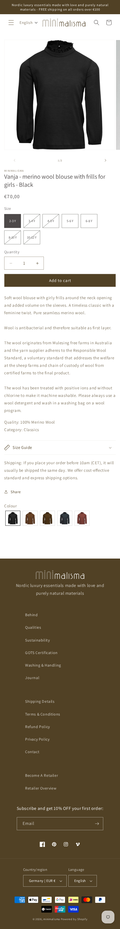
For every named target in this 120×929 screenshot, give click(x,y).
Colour (10, 505)
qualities (33, 627)
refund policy (37, 726)
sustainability (37, 640)
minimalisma (51, 919)
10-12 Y (33, 239)
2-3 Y (12, 221)
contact (32, 751)
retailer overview (40, 788)
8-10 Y (15, 239)
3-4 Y (34, 223)
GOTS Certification (41, 652)
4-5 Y (53, 223)
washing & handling (43, 665)
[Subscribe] (97, 823)
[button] (11, 22)
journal (32, 677)
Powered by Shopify (74, 919)
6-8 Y (89, 221)
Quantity (11, 251)
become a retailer (41, 775)
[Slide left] (14, 160)
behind (31, 614)
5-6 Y (70, 221)
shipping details (40, 701)
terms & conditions (42, 714)
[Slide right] (105, 160)
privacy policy (37, 739)
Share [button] (16, 491)
